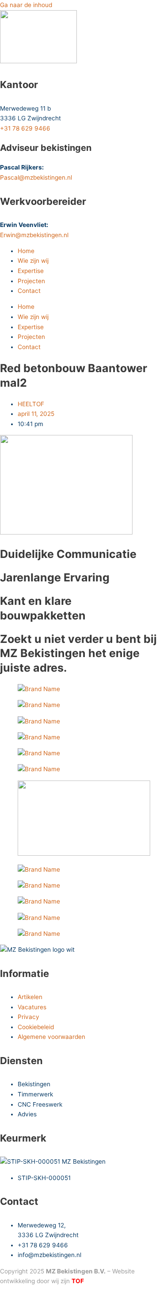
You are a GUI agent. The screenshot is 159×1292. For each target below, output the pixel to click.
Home (26, 250)
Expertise (31, 270)
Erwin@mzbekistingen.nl (34, 234)
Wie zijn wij (33, 260)
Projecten (31, 281)
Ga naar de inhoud (26, 4)
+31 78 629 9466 (25, 128)
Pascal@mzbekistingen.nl (36, 177)
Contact (29, 290)
